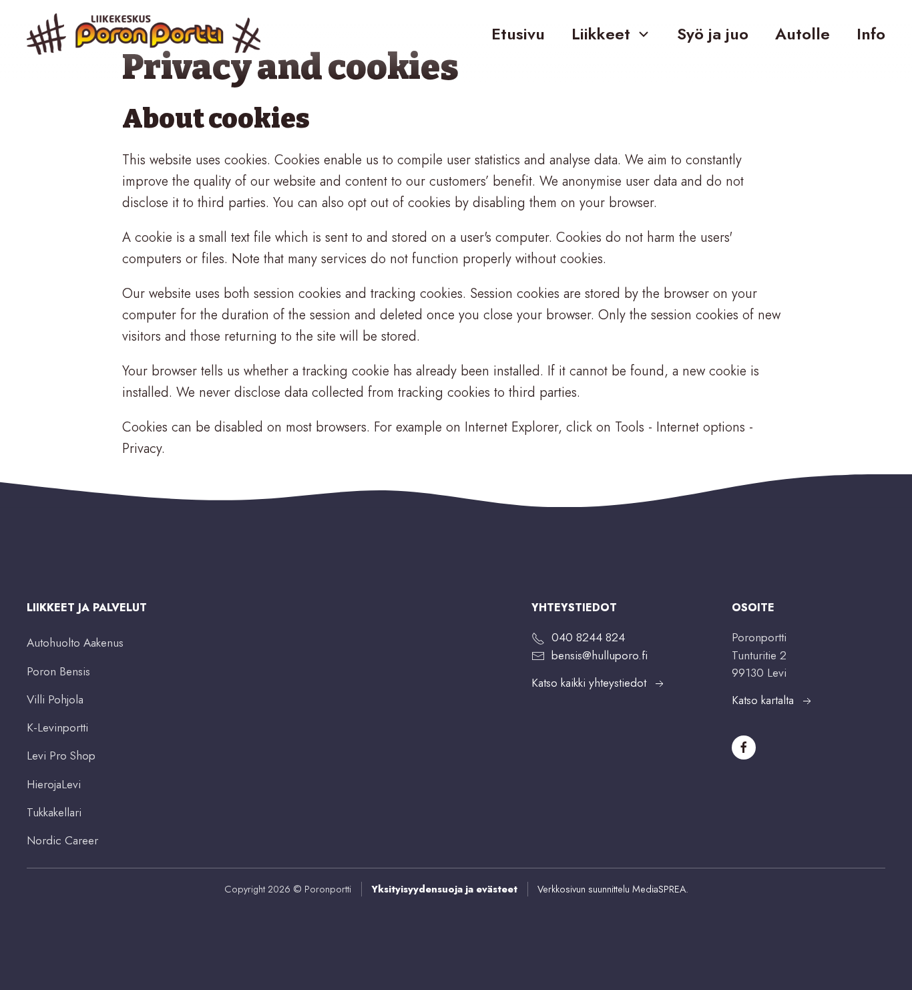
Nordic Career (62, 840)
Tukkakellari (54, 812)
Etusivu (518, 33)
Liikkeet (601, 33)
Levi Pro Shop (61, 755)
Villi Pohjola (55, 699)
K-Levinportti (57, 727)
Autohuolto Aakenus (75, 642)
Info (871, 33)
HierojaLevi (54, 784)
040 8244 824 (588, 637)
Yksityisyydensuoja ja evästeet (444, 889)
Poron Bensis (58, 671)
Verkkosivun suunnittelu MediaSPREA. (612, 889)
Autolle (802, 33)
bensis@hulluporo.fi (599, 655)
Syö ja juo (712, 33)
